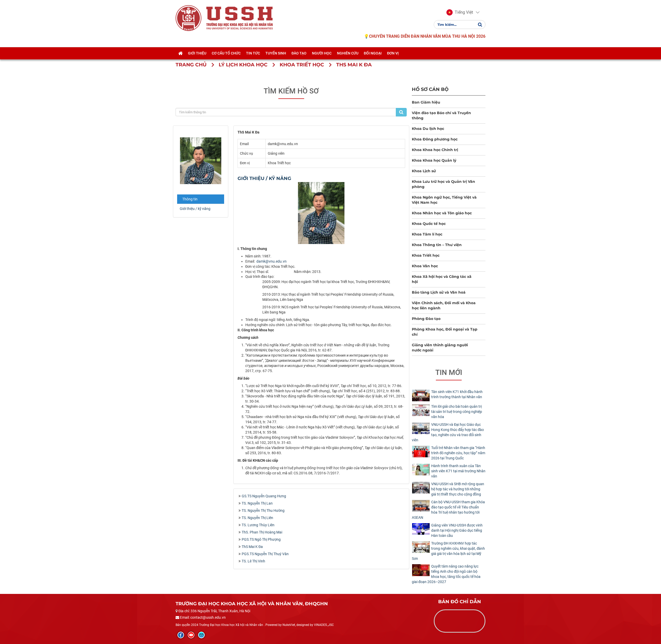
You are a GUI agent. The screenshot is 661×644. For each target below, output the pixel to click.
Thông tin (190, 199)
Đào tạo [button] (299, 53)
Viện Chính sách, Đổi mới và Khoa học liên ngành (444, 305)
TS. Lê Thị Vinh (253, 561)
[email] (201, 635)
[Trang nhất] (180, 53)
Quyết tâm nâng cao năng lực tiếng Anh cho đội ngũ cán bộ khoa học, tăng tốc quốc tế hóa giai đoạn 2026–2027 (446, 574)
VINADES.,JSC (324, 625)
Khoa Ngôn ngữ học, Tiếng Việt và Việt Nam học (444, 200)
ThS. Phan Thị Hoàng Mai (262, 532)
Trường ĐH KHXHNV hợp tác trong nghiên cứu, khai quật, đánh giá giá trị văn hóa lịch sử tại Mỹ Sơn (448, 551)
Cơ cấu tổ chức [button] (226, 53)
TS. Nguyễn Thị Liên (257, 518)
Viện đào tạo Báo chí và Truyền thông (441, 115)
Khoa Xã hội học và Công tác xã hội (441, 279)
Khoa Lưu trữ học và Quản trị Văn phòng (443, 184)
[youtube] (191, 635)
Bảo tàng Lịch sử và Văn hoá (439, 292)
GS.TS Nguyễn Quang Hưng (264, 496)
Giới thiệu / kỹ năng (195, 209)
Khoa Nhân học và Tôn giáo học (442, 213)
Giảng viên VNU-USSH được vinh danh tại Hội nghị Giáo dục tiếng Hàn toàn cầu (457, 530)
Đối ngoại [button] (373, 53)
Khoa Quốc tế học (429, 223)
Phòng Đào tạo (426, 318)
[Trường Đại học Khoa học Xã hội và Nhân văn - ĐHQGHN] (188, 18)
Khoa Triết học (425, 255)
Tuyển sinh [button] (275, 53)
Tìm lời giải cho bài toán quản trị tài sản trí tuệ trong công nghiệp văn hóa (456, 411)
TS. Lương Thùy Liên (258, 525)
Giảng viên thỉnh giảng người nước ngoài (440, 347)
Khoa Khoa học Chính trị (435, 149)
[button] (459, 12)
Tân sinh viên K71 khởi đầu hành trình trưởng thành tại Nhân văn (457, 394)
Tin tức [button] (253, 53)
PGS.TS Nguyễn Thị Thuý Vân (265, 554)
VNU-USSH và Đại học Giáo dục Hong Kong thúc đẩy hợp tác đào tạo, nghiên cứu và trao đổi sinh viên (448, 432)
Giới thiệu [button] (197, 53)
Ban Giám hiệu (426, 102)
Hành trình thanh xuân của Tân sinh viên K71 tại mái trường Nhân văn (458, 471)
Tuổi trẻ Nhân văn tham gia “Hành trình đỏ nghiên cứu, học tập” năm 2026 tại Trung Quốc (458, 453)
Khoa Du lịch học (428, 128)
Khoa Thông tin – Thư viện (437, 244)
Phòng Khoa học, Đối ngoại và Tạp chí (444, 332)
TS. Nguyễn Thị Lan (257, 503)
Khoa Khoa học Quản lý (434, 160)
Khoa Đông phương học (435, 139)
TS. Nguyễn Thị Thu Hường (263, 510)
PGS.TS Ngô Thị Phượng (261, 539)
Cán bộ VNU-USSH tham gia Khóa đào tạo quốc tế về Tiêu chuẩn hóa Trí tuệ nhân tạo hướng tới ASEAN (448, 510)
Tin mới (448, 372)
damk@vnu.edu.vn (271, 261)
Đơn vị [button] (393, 53)
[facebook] (181, 635)
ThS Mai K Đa (252, 547)
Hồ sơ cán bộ (430, 89)
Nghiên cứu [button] (347, 53)
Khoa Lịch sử (424, 171)
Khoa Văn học (425, 266)
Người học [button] (322, 53)
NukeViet (288, 625)
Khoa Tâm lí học (427, 234)
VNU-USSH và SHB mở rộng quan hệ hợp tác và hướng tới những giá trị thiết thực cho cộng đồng (457, 489)
